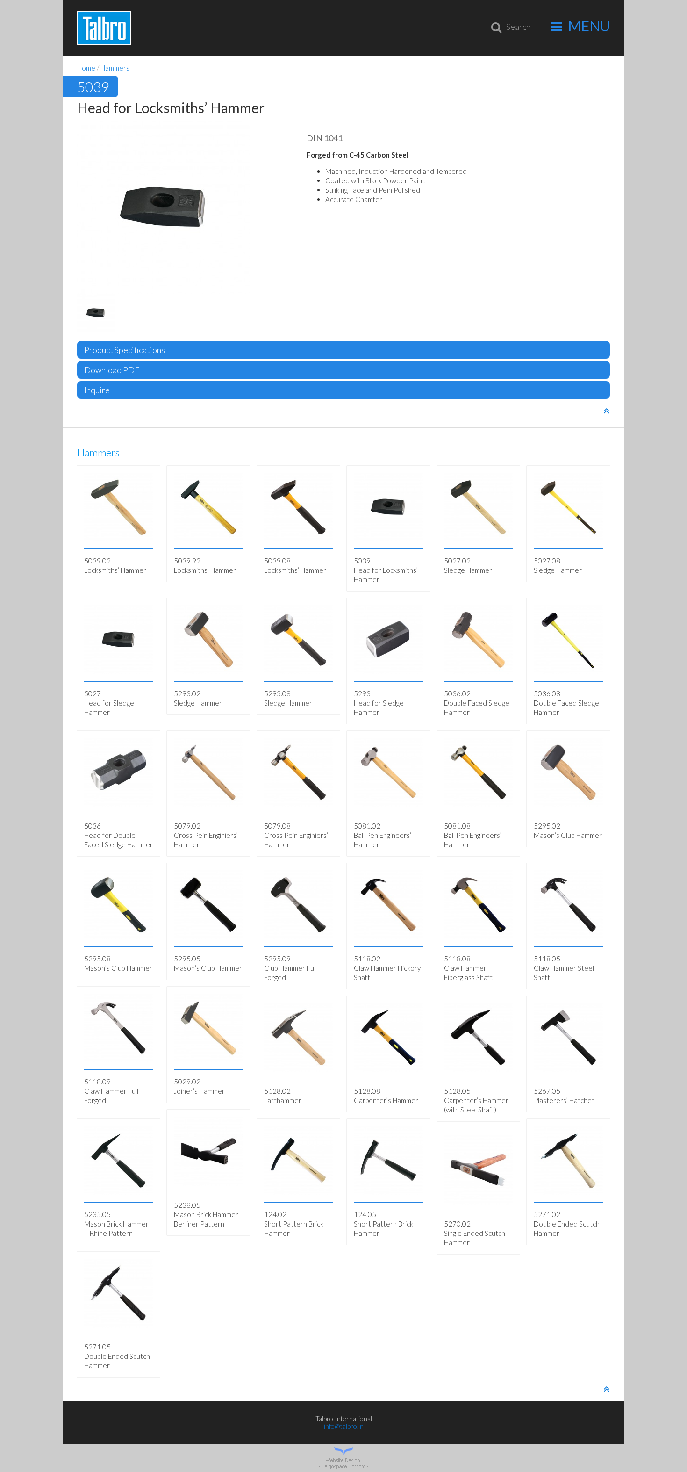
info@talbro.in (344, 1426)
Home (86, 68)
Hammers (114, 68)
